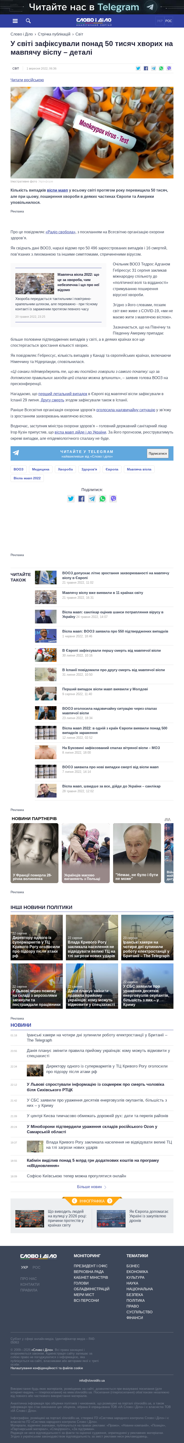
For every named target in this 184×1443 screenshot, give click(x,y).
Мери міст (84, 1295)
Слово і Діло (22, 34)
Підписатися (158, 453)
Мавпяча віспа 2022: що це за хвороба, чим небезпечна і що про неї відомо (78, 282)
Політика (135, 1300)
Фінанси (134, 1318)
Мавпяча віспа (139, 469)
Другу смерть (52, 400)
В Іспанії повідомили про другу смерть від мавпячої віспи (113, 672)
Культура (135, 1277)
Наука (132, 1283)
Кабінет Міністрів (91, 1277)
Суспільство (139, 1312)
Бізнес (133, 1266)
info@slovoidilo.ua (92, 1380)
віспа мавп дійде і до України (80, 432)
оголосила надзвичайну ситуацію (125, 410)
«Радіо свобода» (60, 232)
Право (132, 1306)
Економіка (137, 1272)
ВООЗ (18, 469)
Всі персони (86, 1300)
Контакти (30, 1284)
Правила (28, 1290)
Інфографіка (92, 1201)
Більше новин (89, 1187)
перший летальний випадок (62, 394)
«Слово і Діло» (42, 1350)
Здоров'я (89, 469)
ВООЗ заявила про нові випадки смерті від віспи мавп (110, 769)
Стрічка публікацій (54, 34)
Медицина (40, 469)
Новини (21, 1025)
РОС (168, 21)
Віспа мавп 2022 (27, 478)
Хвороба (65, 469)
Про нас (28, 1279)
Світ (79, 34)
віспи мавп (57, 190)
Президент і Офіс (91, 1266)
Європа (112, 469)
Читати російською (27, 80)
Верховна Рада (89, 1272)
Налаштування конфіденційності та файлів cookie (47, 1368)
